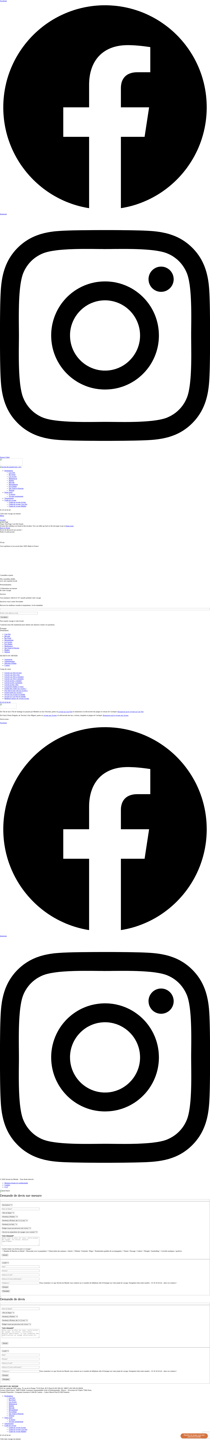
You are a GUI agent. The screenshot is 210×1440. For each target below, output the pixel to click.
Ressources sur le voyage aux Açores (115, 715)
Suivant (5, 1255)
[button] (10, 514)
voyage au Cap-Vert (65, 712)
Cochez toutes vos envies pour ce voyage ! (16, 1249)
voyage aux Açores (50, 715)
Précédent (6, 1291)
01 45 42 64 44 (5, 702)
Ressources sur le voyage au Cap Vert (130, 712)
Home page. (69, 526)
